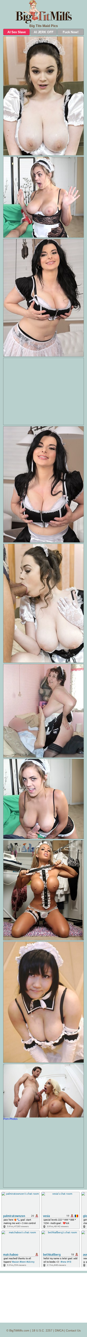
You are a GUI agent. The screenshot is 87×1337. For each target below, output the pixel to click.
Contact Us (73, 1330)
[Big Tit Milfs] (43, 11)
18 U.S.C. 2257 (42, 1330)
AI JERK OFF (43, 32)
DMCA (59, 1330)
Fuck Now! (71, 32)
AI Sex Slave (16, 32)
